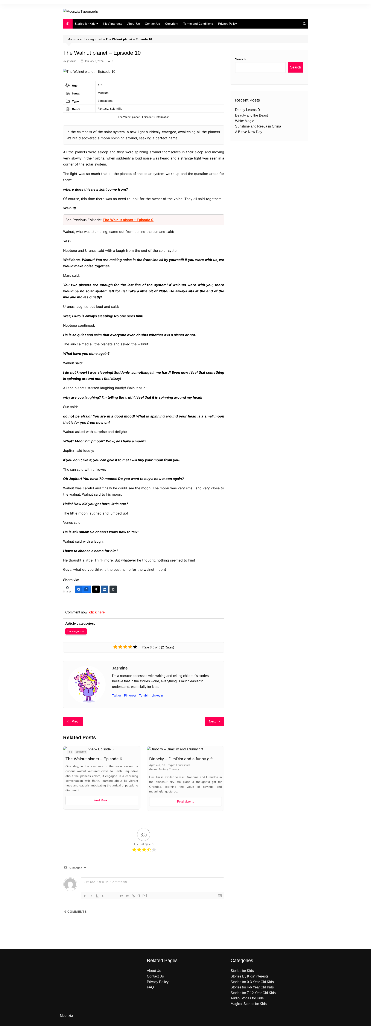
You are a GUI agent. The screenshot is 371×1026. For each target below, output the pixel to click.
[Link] (133, 896)
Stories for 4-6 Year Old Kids (252, 987)
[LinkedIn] (104, 589)
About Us (133, 23)
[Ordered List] (109, 896)
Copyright (171, 23)
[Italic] (91, 896)
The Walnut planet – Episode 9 (128, 220)
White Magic (244, 121)
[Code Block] (127, 896)
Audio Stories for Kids (247, 998)
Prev (75, 721)
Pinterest (130, 695)
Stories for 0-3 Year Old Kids (252, 982)
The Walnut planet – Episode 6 (93, 759)
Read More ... (101, 800)
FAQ (150, 987)
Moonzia (73, 39)
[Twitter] (96, 589)
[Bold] (85, 896)
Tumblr (144, 695)
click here (97, 612)
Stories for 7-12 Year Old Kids (253, 993)
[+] (145, 895)
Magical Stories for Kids (249, 1004)
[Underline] (97, 896)
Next (212, 721)
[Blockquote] (121, 896)
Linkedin (157, 695)
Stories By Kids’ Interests (249, 976)
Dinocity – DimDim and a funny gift (181, 759)
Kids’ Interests (112, 23)
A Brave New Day (248, 132)
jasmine (71, 61)
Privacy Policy (227, 23)
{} (138, 895)
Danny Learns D (247, 110)
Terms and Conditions (198, 23)
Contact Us (152, 23)
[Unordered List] (115, 896)
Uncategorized (92, 39)
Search (240, 59)
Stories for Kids (85, 23)
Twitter (116, 695)
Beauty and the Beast (251, 115)
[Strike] (103, 896)
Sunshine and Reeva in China (258, 126)
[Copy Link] (113, 589)
